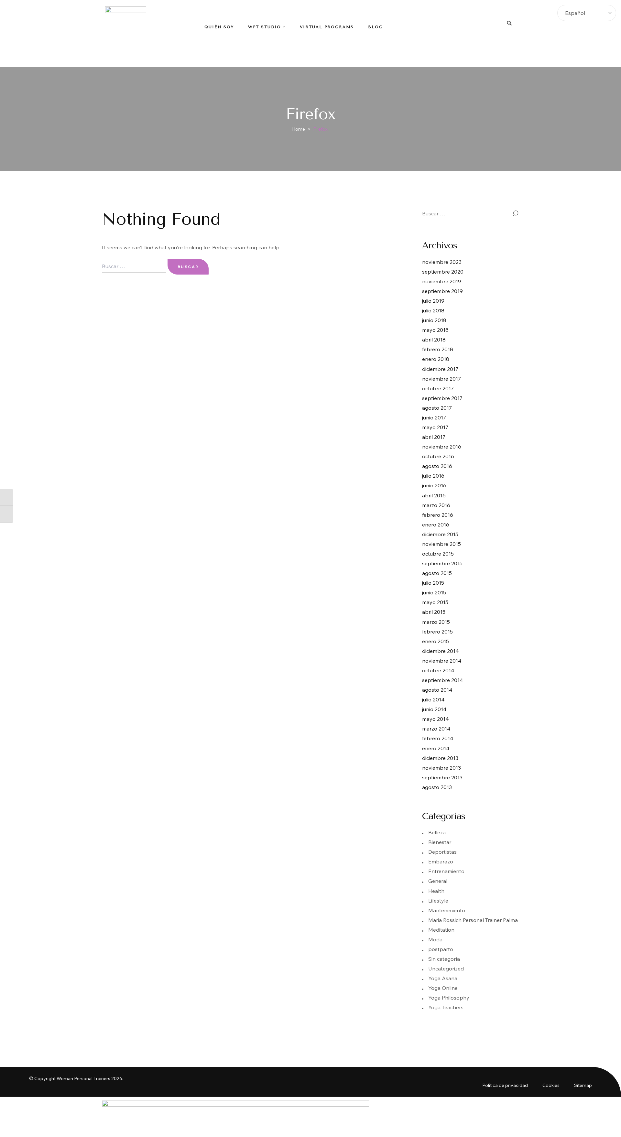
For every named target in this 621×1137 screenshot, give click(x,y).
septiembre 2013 (442, 777)
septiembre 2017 (442, 398)
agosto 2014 (437, 690)
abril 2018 (434, 339)
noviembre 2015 (441, 544)
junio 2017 (434, 417)
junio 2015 (434, 592)
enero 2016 (435, 524)
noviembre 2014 (442, 660)
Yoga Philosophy (448, 997)
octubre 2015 (438, 553)
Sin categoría (444, 959)
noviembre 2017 (441, 378)
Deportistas (442, 852)
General (437, 881)
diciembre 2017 (440, 369)
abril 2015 (433, 612)
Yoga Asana (442, 978)
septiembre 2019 (442, 291)
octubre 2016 (438, 456)
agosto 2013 (437, 787)
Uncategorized (446, 968)
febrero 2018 (437, 349)
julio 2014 (433, 699)
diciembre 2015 (440, 534)
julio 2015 (433, 582)
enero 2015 (435, 641)
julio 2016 (433, 475)
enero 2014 (436, 748)
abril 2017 (433, 437)
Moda (435, 939)
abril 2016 (434, 495)
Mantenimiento (446, 910)
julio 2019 (433, 301)
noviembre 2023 (442, 262)
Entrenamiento (446, 871)
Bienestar (439, 842)
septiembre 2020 (442, 271)
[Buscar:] (135, 266)
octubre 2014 (438, 670)
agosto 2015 (437, 573)
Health (436, 891)
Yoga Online (443, 988)
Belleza (437, 832)
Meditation (441, 929)
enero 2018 (435, 359)
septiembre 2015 (442, 563)
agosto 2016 (437, 466)
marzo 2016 (436, 505)
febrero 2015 (437, 631)
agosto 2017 (437, 408)
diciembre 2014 (440, 651)
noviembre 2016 (441, 446)
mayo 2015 (435, 602)
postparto (440, 949)
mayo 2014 (435, 719)
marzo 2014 (436, 728)
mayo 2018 (435, 330)
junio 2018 (434, 320)
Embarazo (440, 861)
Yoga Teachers (445, 1007)
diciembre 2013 (440, 758)
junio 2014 (434, 709)
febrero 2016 (437, 515)
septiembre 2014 (442, 680)
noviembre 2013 (441, 767)
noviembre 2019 (441, 281)
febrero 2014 (437, 738)
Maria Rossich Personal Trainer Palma (473, 920)
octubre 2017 (438, 388)
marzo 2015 (436, 622)
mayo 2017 (435, 427)
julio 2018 (433, 310)
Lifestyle (438, 900)
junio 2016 (434, 485)
